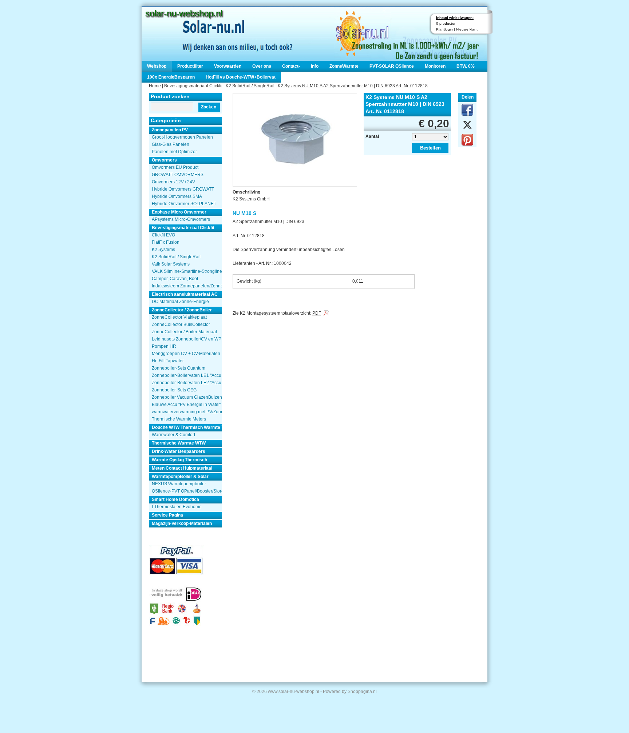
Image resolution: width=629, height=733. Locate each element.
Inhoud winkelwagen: (455, 18)
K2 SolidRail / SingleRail (250, 85)
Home (155, 85)
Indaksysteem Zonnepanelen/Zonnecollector (187, 285)
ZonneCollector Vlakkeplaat (179, 317)
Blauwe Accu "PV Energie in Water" (186, 404)
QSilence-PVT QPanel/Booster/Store (187, 491)
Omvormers (164, 160)
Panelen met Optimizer (174, 151)
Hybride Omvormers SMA (177, 196)
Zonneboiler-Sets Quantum (178, 368)
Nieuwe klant (467, 29)
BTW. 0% (465, 66)
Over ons (261, 66)
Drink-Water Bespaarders (178, 451)
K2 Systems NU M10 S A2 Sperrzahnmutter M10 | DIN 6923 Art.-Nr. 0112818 (353, 85)
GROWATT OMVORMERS (177, 174)
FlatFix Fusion (165, 242)
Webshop (156, 66)
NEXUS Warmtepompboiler (179, 483)
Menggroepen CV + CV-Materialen (186, 353)
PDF (316, 313)
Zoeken (208, 106)
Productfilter (190, 66)
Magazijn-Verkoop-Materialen (182, 523)
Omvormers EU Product (175, 167)
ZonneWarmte (344, 66)
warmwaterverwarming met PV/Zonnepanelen (187, 411)
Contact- (291, 66)
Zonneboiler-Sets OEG (174, 390)
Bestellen (430, 148)
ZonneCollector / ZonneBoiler (182, 309)
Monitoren (435, 66)
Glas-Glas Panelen (170, 144)
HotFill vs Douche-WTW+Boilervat (241, 77)
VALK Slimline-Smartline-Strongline (187, 271)
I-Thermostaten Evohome (177, 506)
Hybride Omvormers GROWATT (183, 189)
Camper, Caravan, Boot (175, 278)
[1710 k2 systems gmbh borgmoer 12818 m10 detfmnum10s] (295, 137)
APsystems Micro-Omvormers (181, 219)
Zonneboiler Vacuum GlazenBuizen (187, 397)
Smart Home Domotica (175, 499)
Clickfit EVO (163, 235)
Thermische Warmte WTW (179, 443)
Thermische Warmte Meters (179, 419)
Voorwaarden (227, 66)
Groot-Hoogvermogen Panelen (182, 137)
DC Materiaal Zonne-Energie (180, 301)
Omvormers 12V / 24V (173, 181)
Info (315, 66)
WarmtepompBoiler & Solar (180, 476)
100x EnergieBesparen (171, 77)
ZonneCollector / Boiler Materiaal (184, 331)
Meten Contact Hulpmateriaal (182, 468)
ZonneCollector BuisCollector (181, 324)
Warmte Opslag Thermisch (179, 459)
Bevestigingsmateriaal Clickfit (193, 85)
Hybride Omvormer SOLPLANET (184, 203)
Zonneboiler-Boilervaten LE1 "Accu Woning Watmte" (187, 375)
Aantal (372, 136)
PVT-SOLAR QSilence (391, 66)
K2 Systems (163, 249)
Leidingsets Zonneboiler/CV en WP (186, 339)
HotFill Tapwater (168, 360)
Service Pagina (167, 515)
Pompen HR (164, 346)
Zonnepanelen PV (170, 129)
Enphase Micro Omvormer (179, 212)
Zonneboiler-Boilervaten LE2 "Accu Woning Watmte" (187, 382)
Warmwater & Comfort (173, 434)
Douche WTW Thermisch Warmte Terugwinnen (187, 427)
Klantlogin (444, 29)
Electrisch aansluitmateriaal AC (185, 294)
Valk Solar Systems (171, 264)
